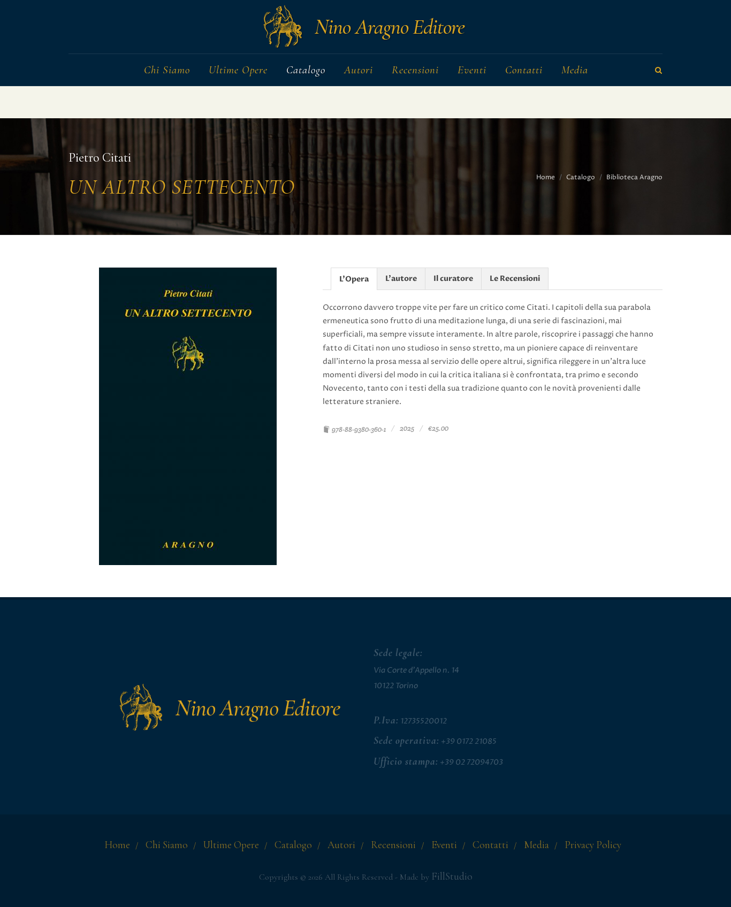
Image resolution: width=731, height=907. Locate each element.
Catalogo (580, 177)
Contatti (490, 845)
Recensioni (393, 845)
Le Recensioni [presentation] (515, 278)
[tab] (354, 278)
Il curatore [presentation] (453, 278)
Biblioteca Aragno (634, 177)
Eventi (444, 845)
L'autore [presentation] (401, 278)
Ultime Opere (231, 845)
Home (545, 177)
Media (536, 845)
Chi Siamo (167, 845)
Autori (341, 845)
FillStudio (452, 876)
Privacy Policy (593, 845)
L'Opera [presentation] (354, 279)
